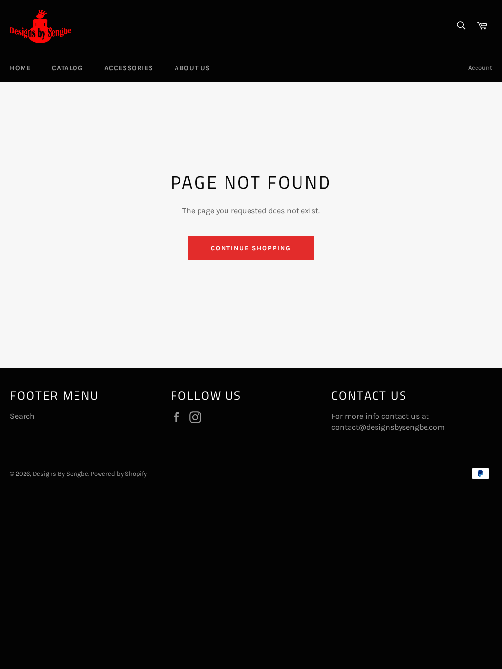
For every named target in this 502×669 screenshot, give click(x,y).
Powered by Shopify (119, 473)
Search (22, 416)
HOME (20, 68)
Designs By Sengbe (60, 473)
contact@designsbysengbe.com (388, 426)
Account (480, 67)
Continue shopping (251, 248)
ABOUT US (192, 68)
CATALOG (67, 68)
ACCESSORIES (128, 68)
